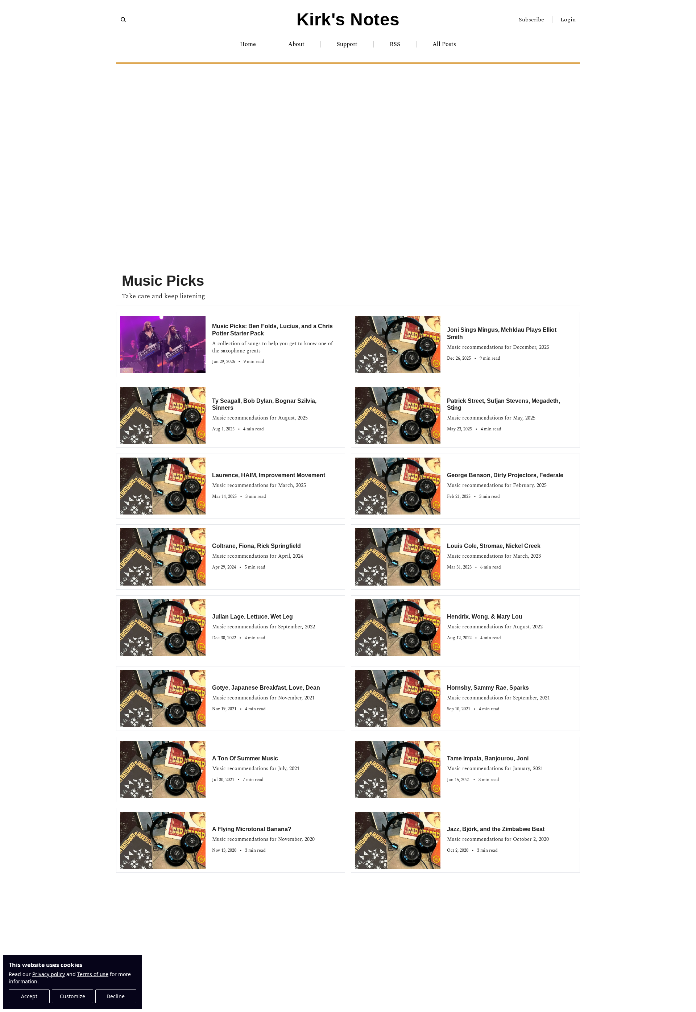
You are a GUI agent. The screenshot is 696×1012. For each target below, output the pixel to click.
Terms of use (92, 974)
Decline (116, 996)
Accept (29, 996)
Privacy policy (48, 974)
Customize (72, 996)
